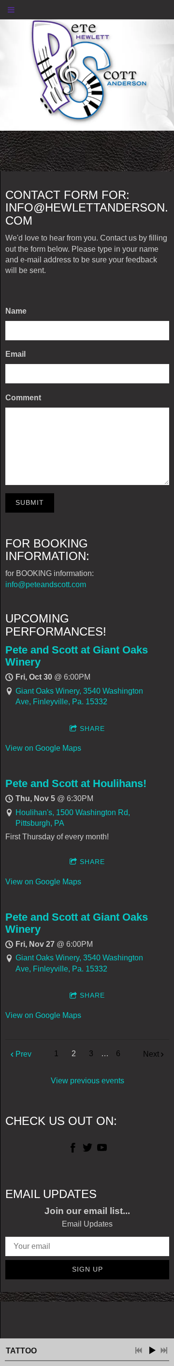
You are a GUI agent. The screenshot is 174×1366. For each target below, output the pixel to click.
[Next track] (164, 1350)
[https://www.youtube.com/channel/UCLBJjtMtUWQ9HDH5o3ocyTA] (102, 1149)
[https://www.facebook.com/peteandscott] (73, 1149)
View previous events (87, 1081)
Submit (29, 502)
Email (15, 354)
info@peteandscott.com (45, 584)
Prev (23, 1054)
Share (92, 728)
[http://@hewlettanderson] (87, 1149)
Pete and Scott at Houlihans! (75, 783)
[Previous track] (138, 1350)
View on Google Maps (43, 748)
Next (151, 1054)
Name (16, 311)
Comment (23, 398)
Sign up (87, 1269)
